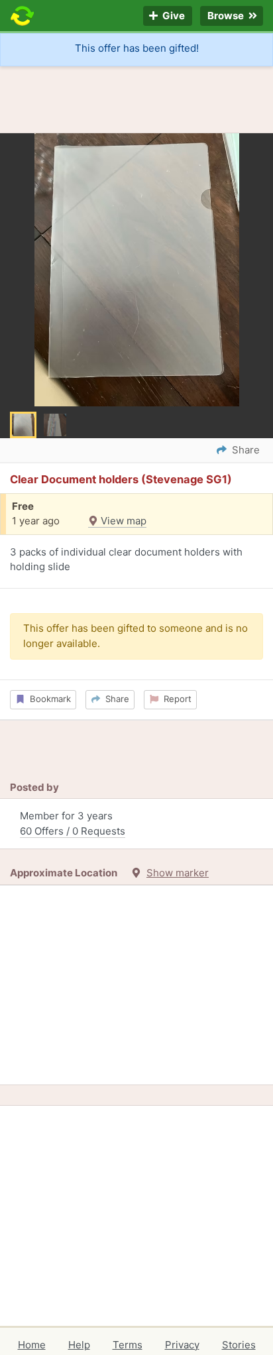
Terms (127, 1344)
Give (172, 16)
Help (79, 1344)
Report (174, 698)
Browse (226, 16)
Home (32, 1344)
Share (114, 698)
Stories (239, 1344)
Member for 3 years (72, 823)
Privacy (182, 1344)
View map (122, 520)
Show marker (177, 872)
